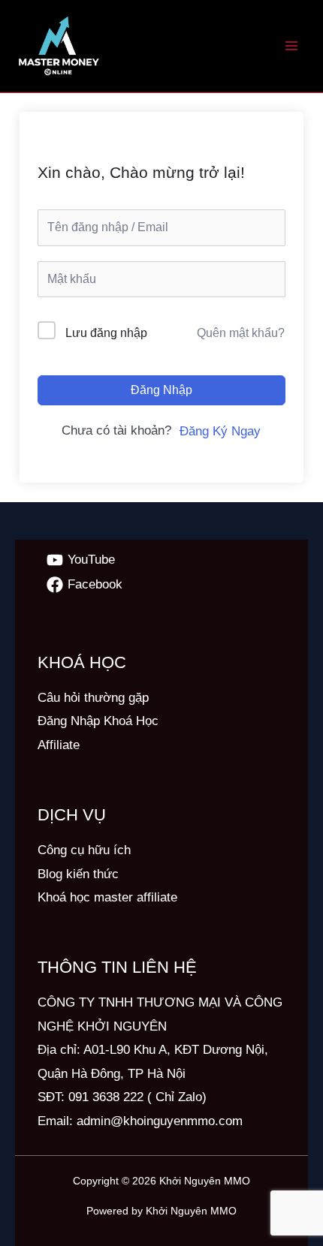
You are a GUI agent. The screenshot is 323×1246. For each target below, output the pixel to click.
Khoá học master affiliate (107, 897)
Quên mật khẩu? (241, 333)
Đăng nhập (161, 390)
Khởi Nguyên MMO (204, 1181)
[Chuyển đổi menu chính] (291, 46)
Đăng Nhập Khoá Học (98, 721)
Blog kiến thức (78, 874)
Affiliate (59, 745)
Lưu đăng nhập (106, 333)
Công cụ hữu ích (84, 850)
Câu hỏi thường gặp (93, 698)
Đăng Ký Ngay (220, 431)
